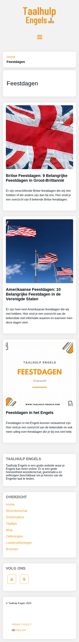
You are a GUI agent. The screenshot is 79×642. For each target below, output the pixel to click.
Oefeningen (14, 536)
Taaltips (11, 523)
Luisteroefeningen (19, 543)
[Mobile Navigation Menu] (39, 37)
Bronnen (12, 549)
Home (11, 57)
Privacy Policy (22, 624)
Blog (9, 530)
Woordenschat (16, 511)
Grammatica (15, 517)
